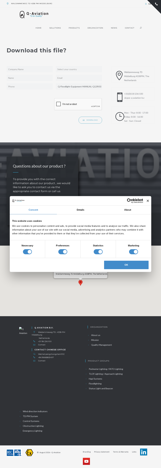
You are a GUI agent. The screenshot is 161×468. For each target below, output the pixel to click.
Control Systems (30, 421)
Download (92, 120)
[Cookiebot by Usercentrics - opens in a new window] (129, 200)
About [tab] (127, 209)
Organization (95, 28)
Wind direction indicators (34, 411)
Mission (95, 340)
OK (126, 264)
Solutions (55, 28)
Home (39, 28)
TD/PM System (30, 416)
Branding (87, 452)
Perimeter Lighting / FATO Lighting (105, 369)
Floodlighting (95, 383)
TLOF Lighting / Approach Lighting (105, 373)
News (114, 28)
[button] (80, 283)
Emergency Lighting (32, 430)
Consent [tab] (33, 209)
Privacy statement (101, 452)
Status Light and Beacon (100, 388)
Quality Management (101, 344)
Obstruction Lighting (33, 426)
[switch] (62, 251)
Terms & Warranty (120, 452)
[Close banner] (148, 201)
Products (74, 28)
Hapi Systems (95, 378)
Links (134, 452)
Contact (129, 28)
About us (95, 335)
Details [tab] (80, 209)
